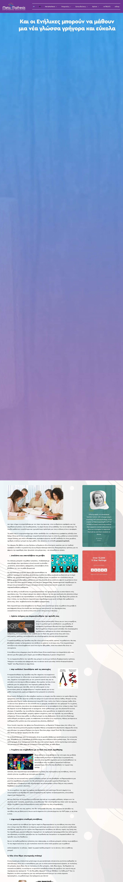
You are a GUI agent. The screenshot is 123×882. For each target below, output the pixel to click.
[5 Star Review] (99, 569)
